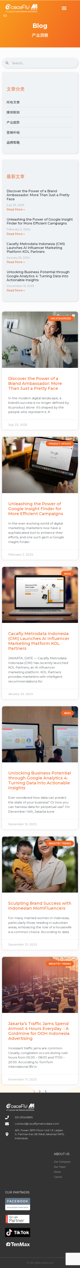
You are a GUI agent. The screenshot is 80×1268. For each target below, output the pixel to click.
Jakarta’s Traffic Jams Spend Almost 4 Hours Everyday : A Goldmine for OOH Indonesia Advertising (39, 1031)
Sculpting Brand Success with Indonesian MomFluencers (39, 906)
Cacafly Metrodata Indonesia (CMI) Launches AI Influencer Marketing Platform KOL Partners (36, 248)
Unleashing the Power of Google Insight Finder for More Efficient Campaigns (40, 221)
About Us (62, 1154)
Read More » (16, 209)
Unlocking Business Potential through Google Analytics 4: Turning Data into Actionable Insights (38, 276)
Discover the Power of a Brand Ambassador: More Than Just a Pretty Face (38, 195)
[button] (64, 8)
